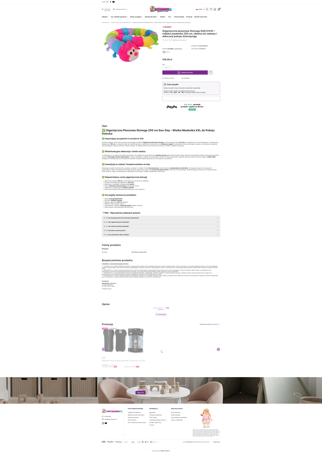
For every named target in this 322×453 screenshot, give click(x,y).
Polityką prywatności (145, 397)
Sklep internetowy (160, 450)
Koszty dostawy (175, 415)
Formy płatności (175, 412)
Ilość (163, 64)
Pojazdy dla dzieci (133, 417)
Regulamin (144, 396)
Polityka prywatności (155, 415)
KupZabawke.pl (105, 22)
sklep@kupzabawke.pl (121, 9)
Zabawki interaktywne (134, 412)
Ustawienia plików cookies (157, 420)
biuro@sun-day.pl (107, 288)
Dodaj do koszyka (187, 72)
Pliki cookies (153, 417)
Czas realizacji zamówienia (179, 417)
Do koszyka (122, 370)
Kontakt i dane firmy (155, 422)
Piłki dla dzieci (132, 420)
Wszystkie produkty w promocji (209, 324)
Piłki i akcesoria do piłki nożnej (137, 422)
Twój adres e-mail (140, 389)
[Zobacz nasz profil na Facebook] (111, 2)
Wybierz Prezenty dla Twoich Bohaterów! (121, 22)
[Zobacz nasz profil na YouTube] (113, 2)
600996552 (107, 9)
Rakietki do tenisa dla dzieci (136, 415)
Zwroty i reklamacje (177, 420)
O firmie (151, 425)
